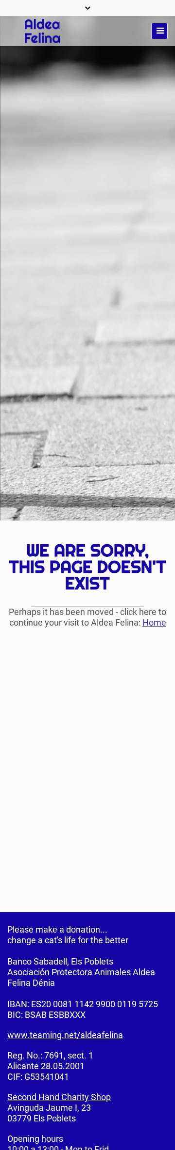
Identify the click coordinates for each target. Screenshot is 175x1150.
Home (154, 622)
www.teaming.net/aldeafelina (65, 1035)
